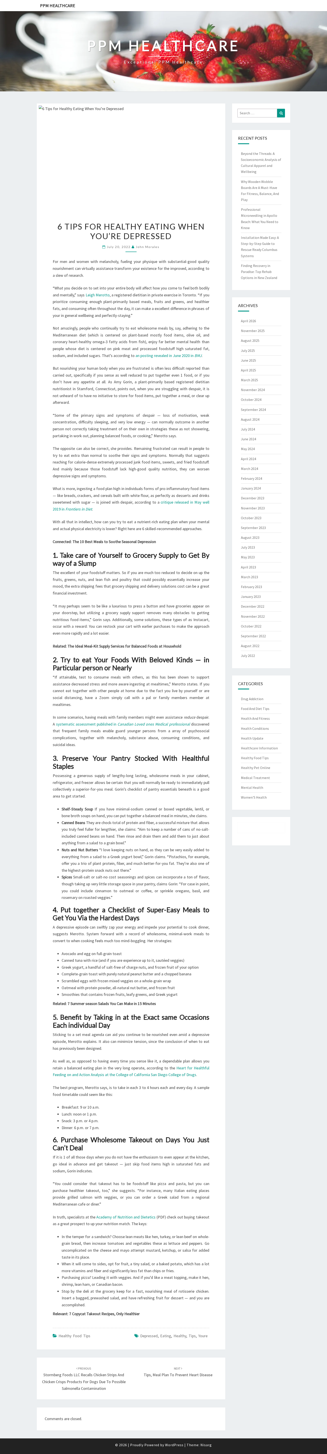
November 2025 (253, 330)
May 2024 (248, 449)
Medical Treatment (255, 777)
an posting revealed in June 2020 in (168, 355)
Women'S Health (254, 797)
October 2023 (251, 518)
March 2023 (249, 577)
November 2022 (253, 616)
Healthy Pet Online (255, 767)
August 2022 (250, 646)
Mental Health (252, 787)
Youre (203, 1335)
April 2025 (248, 370)
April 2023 (248, 567)
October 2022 (251, 626)
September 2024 (253, 409)
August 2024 (250, 419)
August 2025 (250, 340)
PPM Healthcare (57, 5)
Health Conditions (255, 728)
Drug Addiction (252, 699)
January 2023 (251, 596)
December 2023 (252, 498)
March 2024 (249, 468)
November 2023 (253, 508)
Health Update (252, 738)
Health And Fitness (255, 718)
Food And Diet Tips (255, 708)
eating (165, 1335)
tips (192, 1335)
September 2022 (253, 636)
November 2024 (253, 390)
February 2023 (251, 586)
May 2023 (248, 557)
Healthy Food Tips (74, 1335)
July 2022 (248, 655)
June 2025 (248, 360)
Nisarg (206, 1445)
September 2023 (253, 527)
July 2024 (248, 429)
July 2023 (248, 547)
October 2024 (251, 399)
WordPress (174, 1445)
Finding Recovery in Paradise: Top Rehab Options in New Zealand (259, 271)
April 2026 (248, 321)
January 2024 (251, 488)
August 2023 (250, 537)
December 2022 (252, 606)
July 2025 (248, 350)
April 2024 (248, 459)
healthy (180, 1335)
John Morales (147, 247)
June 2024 (248, 439)
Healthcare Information (259, 748)
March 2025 (249, 380)
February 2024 (251, 478)
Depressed (149, 1335)
